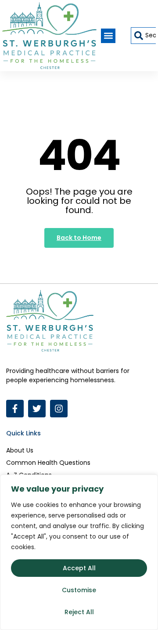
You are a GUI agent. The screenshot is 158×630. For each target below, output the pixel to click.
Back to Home (79, 237)
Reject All (79, 612)
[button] (108, 36)
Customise (79, 590)
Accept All (79, 568)
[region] (79, 552)
